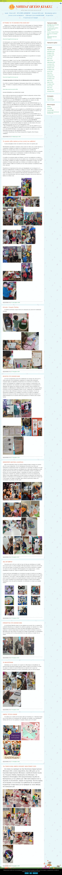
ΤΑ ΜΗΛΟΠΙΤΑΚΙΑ (8, 662)
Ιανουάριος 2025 (50, 64)
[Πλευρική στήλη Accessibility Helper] (60, 3)
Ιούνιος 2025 (50, 56)
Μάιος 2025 (49, 58)
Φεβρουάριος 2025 (51, 62)
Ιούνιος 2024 (50, 71)
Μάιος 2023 (49, 80)
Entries (49, 108)
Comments (50, 110)
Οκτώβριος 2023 (50, 78)
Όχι (30, 873)
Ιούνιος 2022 (50, 85)
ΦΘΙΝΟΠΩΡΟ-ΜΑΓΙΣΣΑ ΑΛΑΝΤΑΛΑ (13, 462)
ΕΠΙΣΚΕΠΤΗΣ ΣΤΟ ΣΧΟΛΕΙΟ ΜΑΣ (12, 623)
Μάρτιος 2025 (50, 60)
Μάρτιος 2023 (50, 82)
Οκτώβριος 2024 (50, 69)
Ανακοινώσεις (50, 98)
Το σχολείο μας (49, 15)
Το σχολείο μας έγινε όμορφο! (30, 17)
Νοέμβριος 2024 (50, 67)
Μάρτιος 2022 (50, 89)
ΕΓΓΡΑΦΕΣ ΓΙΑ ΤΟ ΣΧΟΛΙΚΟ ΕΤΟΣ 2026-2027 (16, 23)
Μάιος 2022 (49, 87)
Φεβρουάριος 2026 (51, 49)
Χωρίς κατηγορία (50, 99)
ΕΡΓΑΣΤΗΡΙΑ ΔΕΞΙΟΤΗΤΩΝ (23, 13)
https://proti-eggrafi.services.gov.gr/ (10, 39)
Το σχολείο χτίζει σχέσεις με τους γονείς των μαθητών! (19, 141)
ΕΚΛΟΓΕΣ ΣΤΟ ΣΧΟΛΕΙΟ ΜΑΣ (11, 376)
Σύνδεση (4, 0)
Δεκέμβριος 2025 (50, 51)
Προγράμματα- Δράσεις (51, 13)
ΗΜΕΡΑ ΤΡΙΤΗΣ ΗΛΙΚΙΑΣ (10, 714)
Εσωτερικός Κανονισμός (37, 13)
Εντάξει (26, 873)
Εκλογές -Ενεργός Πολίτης (11, 307)
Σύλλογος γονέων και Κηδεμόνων (16, 15)
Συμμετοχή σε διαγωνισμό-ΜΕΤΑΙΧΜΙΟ (34, 15)
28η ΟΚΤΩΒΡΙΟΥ (7, 562)
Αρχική (6, 13)
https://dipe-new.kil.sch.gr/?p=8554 (10, 89)
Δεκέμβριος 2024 (51, 65)
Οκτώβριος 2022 (50, 84)
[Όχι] (60, 871)
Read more (35, 873)
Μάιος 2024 (49, 73)
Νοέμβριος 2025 (50, 53)
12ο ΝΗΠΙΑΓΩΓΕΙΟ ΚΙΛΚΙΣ (31, 6)
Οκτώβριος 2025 (50, 55)
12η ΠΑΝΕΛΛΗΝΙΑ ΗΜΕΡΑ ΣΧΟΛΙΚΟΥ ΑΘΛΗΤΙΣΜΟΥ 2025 (19, 766)
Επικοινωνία (12, 13)
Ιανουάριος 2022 (50, 91)
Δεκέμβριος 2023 (51, 76)
